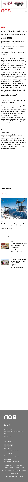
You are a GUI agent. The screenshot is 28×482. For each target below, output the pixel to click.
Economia (19, 465)
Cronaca (6, 465)
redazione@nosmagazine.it (13, 450)
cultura (12, 257)
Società (6, 467)
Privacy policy (14, 475)
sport (2, 221)
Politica (12, 465)
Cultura (17, 467)
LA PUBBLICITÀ (8, 454)
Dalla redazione (5, 52)
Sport (22, 467)
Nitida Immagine (18, 476)
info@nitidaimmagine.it (12, 456)
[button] (2, 193)
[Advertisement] (14, 170)
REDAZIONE (7, 448)
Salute (11, 467)
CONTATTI (8, 436)
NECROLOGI (7, 459)
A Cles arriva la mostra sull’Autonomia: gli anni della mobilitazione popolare (18, 262)
